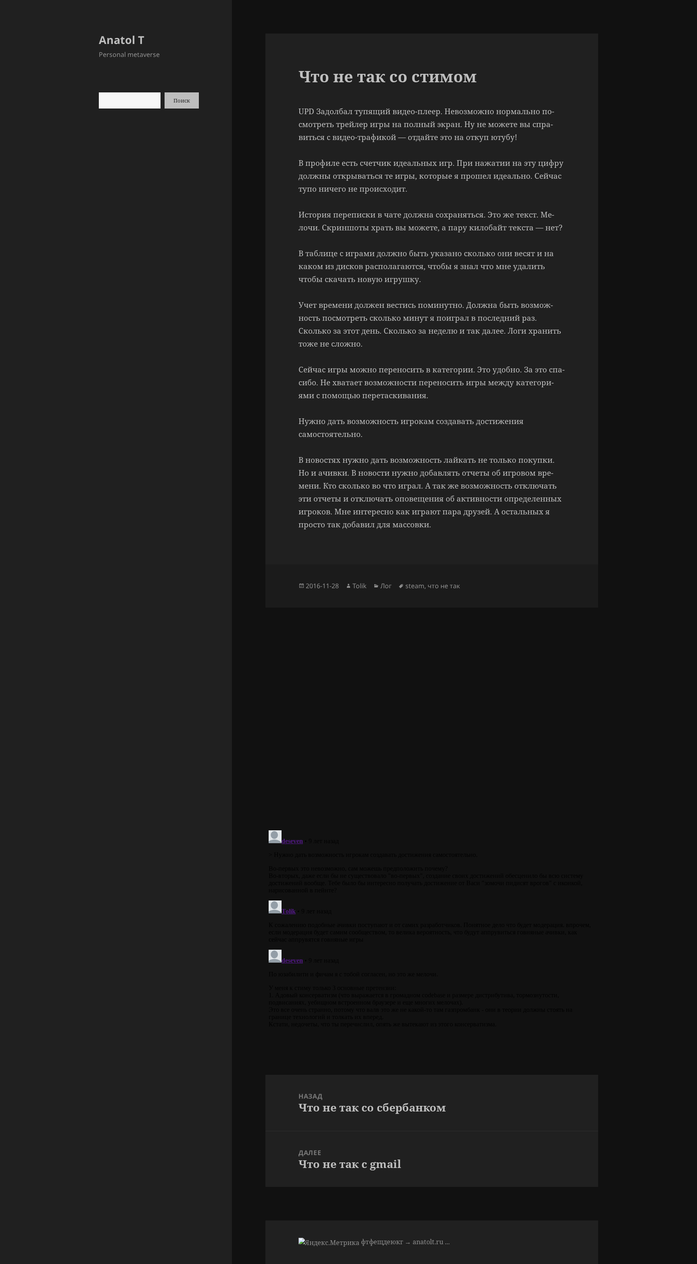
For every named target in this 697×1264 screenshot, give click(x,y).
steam (414, 585)
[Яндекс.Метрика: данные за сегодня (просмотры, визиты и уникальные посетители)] (328, 1242)
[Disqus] (431, 708)
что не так (444, 585)
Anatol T (121, 39)
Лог (386, 585)
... (447, 1241)
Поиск (181, 100)
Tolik (360, 585)
